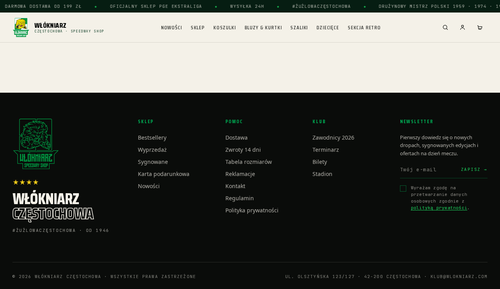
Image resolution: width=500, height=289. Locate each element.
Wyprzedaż (152, 149)
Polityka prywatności (252, 210)
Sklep (198, 27)
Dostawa (236, 137)
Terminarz (325, 149)
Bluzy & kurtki (263, 27)
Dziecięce (327, 27)
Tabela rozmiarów (248, 161)
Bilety (319, 161)
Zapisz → (474, 169)
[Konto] (462, 27)
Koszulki (224, 27)
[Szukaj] (445, 27)
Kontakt (235, 186)
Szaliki (299, 27)
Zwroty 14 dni (243, 149)
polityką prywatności (439, 207)
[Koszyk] (480, 27)
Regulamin (239, 198)
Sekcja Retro (364, 27)
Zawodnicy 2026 (333, 137)
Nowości (171, 27)
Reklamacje (240, 174)
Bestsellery (152, 137)
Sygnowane (153, 161)
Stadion (322, 174)
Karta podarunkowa (163, 174)
